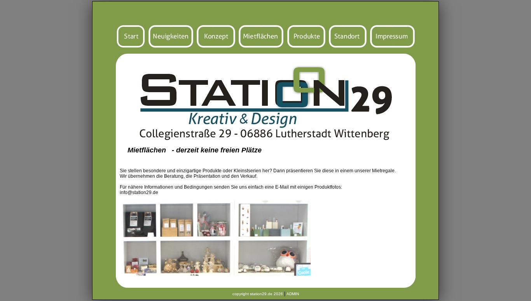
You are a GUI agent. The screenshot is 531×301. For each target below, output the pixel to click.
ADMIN (292, 294)
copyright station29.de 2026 (257, 294)
